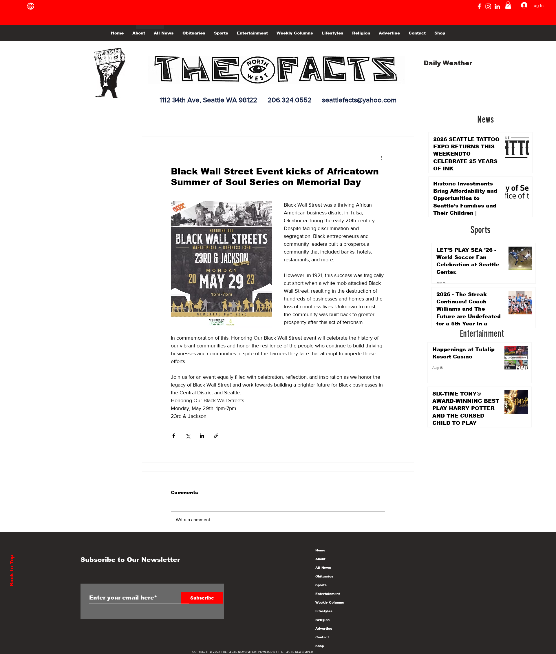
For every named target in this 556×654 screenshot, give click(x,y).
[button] (508, 5)
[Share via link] (216, 435)
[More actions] (381, 157)
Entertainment (327, 593)
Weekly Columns (329, 602)
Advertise (323, 628)
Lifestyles (323, 611)
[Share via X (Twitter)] (188, 435)
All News (323, 567)
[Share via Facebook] (173, 435)
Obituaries (324, 576)
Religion (322, 620)
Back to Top (11, 570)
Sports (321, 585)
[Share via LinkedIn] (202, 435)
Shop (319, 646)
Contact (322, 637)
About (320, 559)
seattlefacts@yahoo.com (359, 100)
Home (320, 550)
